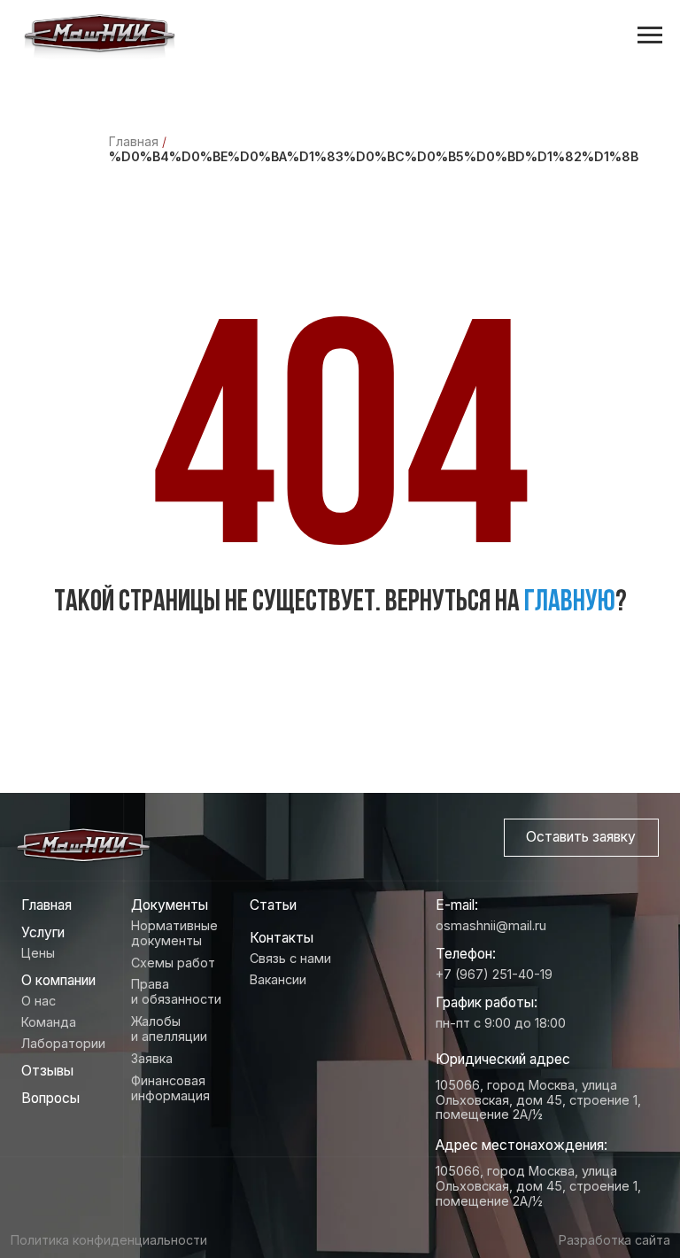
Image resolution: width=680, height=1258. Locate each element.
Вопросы (50, 1098)
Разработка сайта (614, 1239)
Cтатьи (273, 905)
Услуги (43, 932)
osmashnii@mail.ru (491, 925)
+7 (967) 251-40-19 (494, 974)
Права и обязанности (176, 991)
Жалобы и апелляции (169, 1028)
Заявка (152, 1058)
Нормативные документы (174, 933)
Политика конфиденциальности (109, 1239)
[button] (581, 838)
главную (569, 602)
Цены (38, 952)
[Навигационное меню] (650, 35)
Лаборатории (63, 1043)
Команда (48, 1021)
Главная (133, 141)
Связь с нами (290, 958)
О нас (38, 1000)
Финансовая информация (170, 1088)
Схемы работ (173, 962)
